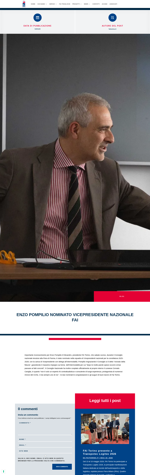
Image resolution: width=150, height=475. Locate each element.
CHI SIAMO (41, 4)
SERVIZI (52, 4)
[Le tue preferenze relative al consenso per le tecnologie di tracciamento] (4, 471)
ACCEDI (104, 4)
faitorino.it (92, 458)
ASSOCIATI (113, 4)
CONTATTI (96, 4)
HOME (33, 4)
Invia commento (62, 466)
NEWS (86, 4)
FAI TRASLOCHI (64, 4)
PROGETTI (76, 4)
